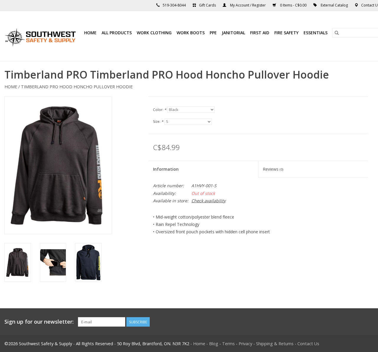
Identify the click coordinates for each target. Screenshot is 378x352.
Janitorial (233, 32)
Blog (213, 343)
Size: (158, 121)
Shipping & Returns (275, 343)
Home (90, 32)
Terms (228, 343)
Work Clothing (154, 32)
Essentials (316, 32)
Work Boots (191, 32)
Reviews (273, 169)
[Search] (336, 33)
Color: (159, 109)
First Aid (259, 32)
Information (166, 169)
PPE (213, 32)
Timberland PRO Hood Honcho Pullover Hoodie (77, 86)
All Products (117, 32)
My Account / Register (248, 5)
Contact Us (308, 343)
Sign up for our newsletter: (39, 322)
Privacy (245, 343)
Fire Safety (286, 32)
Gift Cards (207, 5)
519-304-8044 (174, 5)
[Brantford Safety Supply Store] (41, 36)
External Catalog (334, 5)
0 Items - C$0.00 (293, 5)
